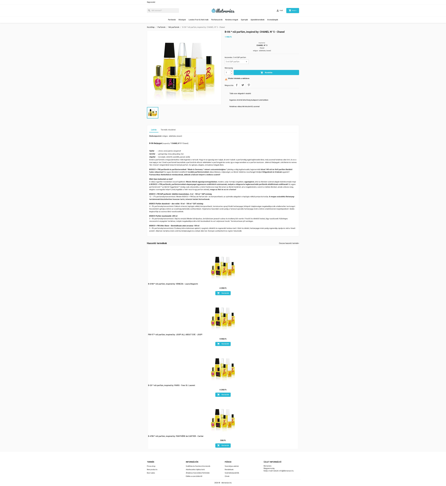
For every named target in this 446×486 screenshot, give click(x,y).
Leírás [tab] (154, 130)
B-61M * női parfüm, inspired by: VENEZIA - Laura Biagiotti (173, 284)
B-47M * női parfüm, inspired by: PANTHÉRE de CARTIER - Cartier (175, 436)
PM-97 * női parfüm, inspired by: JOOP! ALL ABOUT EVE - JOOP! (175, 334)
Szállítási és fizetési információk (198, 466)
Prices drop (151, 466)
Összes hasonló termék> (289, 243)
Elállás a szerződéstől (194, 476)
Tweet (242, 85)
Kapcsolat (151, 2)
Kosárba (266, 72)
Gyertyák (244, 20)
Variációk (223, 293)
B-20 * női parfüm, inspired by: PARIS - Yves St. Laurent (171, 385)
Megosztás (236, 85)
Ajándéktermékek (257, 20)
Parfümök (172, 20)
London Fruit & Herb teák (198, 20)
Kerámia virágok (231, 20)
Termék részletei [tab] (168, 130)
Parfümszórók (217, 20)
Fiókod (228, 462)
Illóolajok (182, 20)
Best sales (151, 473)
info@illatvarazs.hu (286, 471)
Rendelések (229, 469)
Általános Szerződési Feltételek (198, 473)
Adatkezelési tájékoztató (195, 469)
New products (152, 469)
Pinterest (248, 85)
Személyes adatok (232, 466)
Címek (227, 476)
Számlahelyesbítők (232, 473)
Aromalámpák (272, 20)
